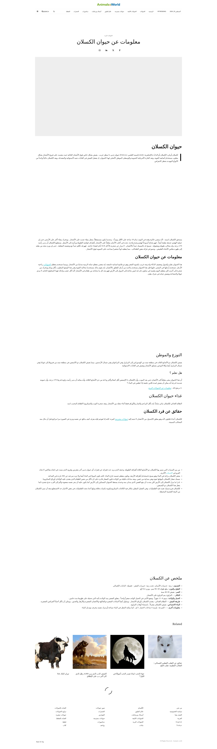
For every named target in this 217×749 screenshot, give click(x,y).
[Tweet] (113, 50)
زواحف (102, 725)
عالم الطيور (108, 11)
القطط (68, 11)
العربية (179, 718)
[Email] (100, 50)
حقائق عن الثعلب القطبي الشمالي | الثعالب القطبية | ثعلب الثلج (153, 21)
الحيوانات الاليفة (132, 11)
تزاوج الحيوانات (61, 711)
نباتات (141, 725)
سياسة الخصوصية (176, 711)
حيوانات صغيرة (61, 715)
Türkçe (179, 725)
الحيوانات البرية (108, 35)
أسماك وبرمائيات (96, 11)
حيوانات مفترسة (119, 11)
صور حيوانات (100, 708)
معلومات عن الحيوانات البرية (160, 388)
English (179, 722)
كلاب (64, 725)
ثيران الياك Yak (63, 674)
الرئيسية (151, 11)
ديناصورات (85, 11)
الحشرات (76, 11)
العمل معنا (178, 715)
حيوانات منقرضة (99, 718)
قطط (64, 722)
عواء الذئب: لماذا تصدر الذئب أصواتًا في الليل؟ (104, 21)
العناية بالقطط (61, 718)
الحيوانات (142, 11)
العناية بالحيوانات (60, 708)
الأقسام (140, 708)
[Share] (119, 50)
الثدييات (169, 473)
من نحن (179, 708)
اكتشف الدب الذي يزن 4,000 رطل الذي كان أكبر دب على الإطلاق (52, 21)
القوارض (102, 715)
